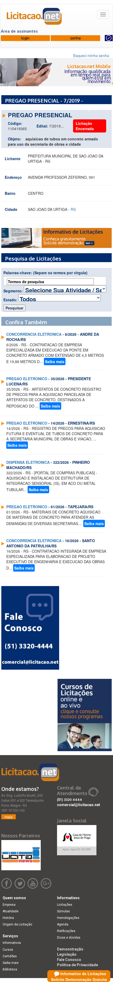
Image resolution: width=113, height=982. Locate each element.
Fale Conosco (69, 960)
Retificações (66, 931)
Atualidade (10, 911)
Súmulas (63, 911)
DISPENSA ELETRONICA (28, 462)
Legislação (66, 954)
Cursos (8, 950)
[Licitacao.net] (34, 18)
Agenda (62, 924)
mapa (8, 817)
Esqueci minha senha (91, 55)
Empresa (9, 905)
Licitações (64, 905)
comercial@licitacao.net (78, 805)
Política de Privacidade (77, 965)
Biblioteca (10, 969)
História (8, 918)
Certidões (10, 956)
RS (73, 209)
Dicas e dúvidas (68, 937)
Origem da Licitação (17, 924)
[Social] (76, 838)
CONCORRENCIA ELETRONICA (33, 334)
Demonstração (70, 949)
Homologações (68, 918)
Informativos (12, 943)
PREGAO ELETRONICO (26, 378)
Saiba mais (54, 361)
